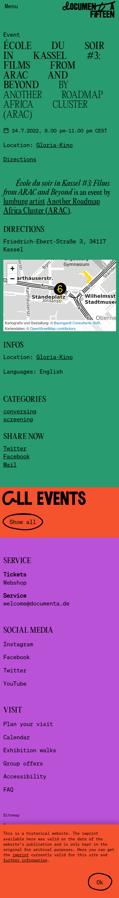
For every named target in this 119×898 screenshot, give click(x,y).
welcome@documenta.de (36, 603)
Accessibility (24, 776)
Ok (100, 882)
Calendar (16, 737)
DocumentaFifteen (88, 11)
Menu (11, 6)
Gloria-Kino (54, 144)
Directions (19, 159)
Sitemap (11, 815)
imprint (21, 854)
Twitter (14, 448)
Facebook (16, 456)
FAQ (8, 789)
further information (25, 860)
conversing (19, 411)
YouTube (14, 683)
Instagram (18, 644)
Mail (10, 464)
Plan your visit (28, 723)
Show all (23, 521)
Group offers (23, 763)
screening (18, 419)
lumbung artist (24, 201)
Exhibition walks (29, 750)
